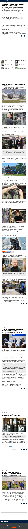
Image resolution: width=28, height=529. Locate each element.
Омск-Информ (6, 0)
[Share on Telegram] (24, 36)
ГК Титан (8, 59)
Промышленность (10, 2)
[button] (1, 1)
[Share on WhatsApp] (26, 36)
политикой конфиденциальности (14, 526)
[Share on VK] (21, 36)
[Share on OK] (23, 36)
